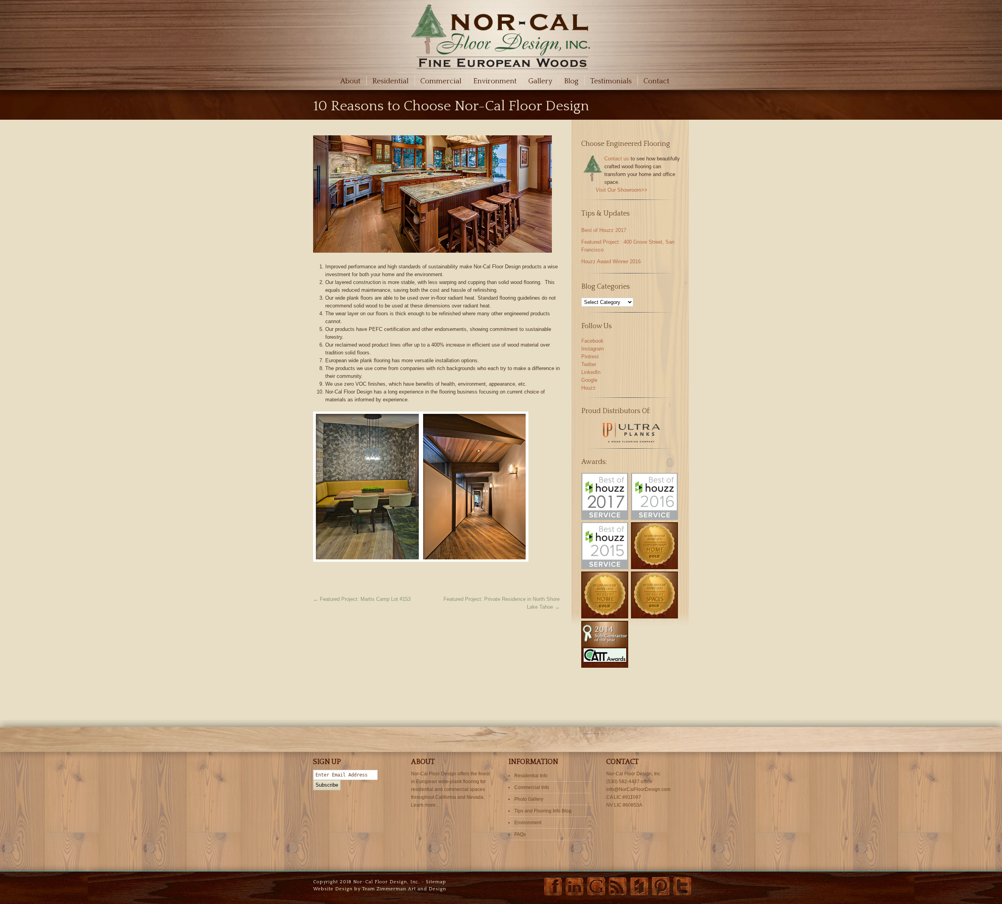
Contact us (616, 159)
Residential (390, 81)
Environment (495, 81)
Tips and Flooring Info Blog (542, 811)
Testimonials (611, 81)
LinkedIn (590, 372)
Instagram (592, 349)
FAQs (520, 834)
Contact (656, 81)
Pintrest (590, 356)
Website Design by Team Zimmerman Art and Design (379, 888)
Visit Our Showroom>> (621, 190)
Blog (571, 81)
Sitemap (436, 881)
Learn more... (425, 805)
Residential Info (531, 775)
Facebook (592, 341)
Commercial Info (531, 787)
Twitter (588, 364)
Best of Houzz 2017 (603, 230)
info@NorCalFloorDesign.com (638, 789)
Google (589, 380)
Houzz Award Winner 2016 (611, 261)
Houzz (588, 388)
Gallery (540, 81)
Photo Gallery (528, 799)
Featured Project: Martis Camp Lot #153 (362, 599)
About (350, 81)
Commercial (440, 81)
